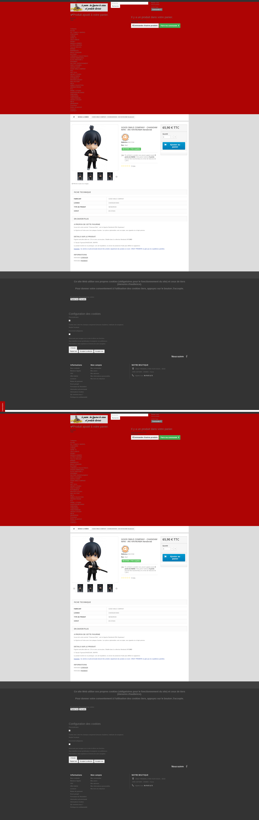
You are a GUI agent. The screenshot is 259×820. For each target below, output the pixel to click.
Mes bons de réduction (98, 379)
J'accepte (82, 299)
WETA (72, 101)
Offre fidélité (74, 376)
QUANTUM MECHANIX (77, 92)
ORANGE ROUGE (75, 87)
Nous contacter (75, 368)
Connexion (73, 1)
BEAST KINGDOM (75, 52)
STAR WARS (74, 34)
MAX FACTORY (75, 81)
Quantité (165, 134)
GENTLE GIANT (75, 67)
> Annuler (73, 348)
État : (122, 145)
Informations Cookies (77, 392)
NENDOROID (74, 103)
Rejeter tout (74, 299)
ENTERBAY (73, 61)
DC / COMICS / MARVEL (77, 32)
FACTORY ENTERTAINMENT (79, 63)
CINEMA (72, 36)
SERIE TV (73, 38)
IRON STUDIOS (75, 76)
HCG (71, 70)
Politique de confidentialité (78, 397)
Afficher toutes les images (81, 183)
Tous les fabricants (75, 47)
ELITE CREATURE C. (76, 60)
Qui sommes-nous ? (76, 394)
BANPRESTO (74, 50)
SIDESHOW (73, 94)
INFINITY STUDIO (75, 74)
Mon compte (96, 365)
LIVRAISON (84, 257)
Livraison (73, 109)
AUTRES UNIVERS (76, 45)
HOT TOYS (73, 72)
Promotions (73, 105)
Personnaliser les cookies (86, 297)
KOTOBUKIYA (74, 78)
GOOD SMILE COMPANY (78, 69)
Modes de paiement (76, 107)
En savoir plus (74, 297)
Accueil (72, 30)
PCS (71, 89)
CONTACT (73, 111)
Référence (124, 142)
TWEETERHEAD (75, 98)
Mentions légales (75, 371)
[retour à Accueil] (74, 117)
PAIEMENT (84, 260)
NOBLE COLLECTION (76, 85)
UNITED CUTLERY (76, 100)
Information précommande (78, 389)
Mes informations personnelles (100, 376)
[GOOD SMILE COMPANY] (125, 137)
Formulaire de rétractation (78, 386)
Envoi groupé (74, 384)
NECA (72, 83)
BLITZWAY (73, 54)
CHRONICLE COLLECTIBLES (79, 56)
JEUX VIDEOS (74, 39)
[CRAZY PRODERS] (89, 7)
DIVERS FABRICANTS (77, 58)
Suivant (116, 177)
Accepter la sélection (86, 351)
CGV (71, 373)
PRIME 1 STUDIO (75, 91)
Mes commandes (96, 368)
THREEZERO (74, 96)
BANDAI (72, 49)
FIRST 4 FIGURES (76, 65)
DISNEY (72, 41)
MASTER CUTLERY (76, 80)
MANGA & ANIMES (76, 43)
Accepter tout (99, 351)
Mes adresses (95, 373)
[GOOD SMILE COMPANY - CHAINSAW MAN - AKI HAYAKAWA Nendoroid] (80, 176)
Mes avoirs (94, 371)
